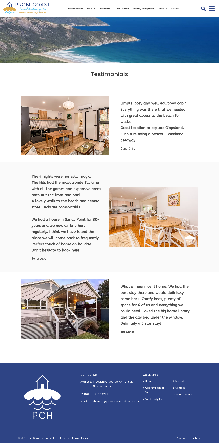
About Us (162, 9)
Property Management (143, 9)
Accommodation (75, 9)
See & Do (91, 9)
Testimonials (105, 9)
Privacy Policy (80, 438)
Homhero (195, 438)
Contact (175, 9)
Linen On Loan (122, 9)
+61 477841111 (100, 394)
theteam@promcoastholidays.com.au (116, 401)
